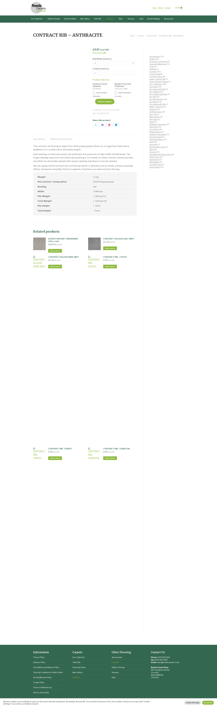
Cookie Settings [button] (192, 703)
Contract (105, 110)
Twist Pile (76, 662)
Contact (167, 8)
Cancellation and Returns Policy (46, 667)
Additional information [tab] (61, 139)
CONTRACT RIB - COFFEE (115, 257)
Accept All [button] (208, 703)
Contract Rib (115, 110)
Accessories (117, 657)
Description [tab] (39, 139)
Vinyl (114, 677)
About (160, 8)
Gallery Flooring (118, 667)
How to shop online (41, 692)
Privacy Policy (39, 657)
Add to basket (104, 101)
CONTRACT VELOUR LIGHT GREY (118, 239)
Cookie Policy (38, 682)
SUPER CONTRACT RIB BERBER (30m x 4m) (63, 240)
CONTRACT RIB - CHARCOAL (116, 449)
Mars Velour (77, 672)
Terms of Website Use (42, 687)
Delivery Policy (39, 662)
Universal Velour (79, 667)
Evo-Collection (78, 657)
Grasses (115, 672)
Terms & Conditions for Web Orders (48, 672)
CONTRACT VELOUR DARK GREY (63, 257)
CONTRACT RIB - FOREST (60, 449)
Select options (55, 251)
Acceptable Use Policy (42, 677)
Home (154, 8)
